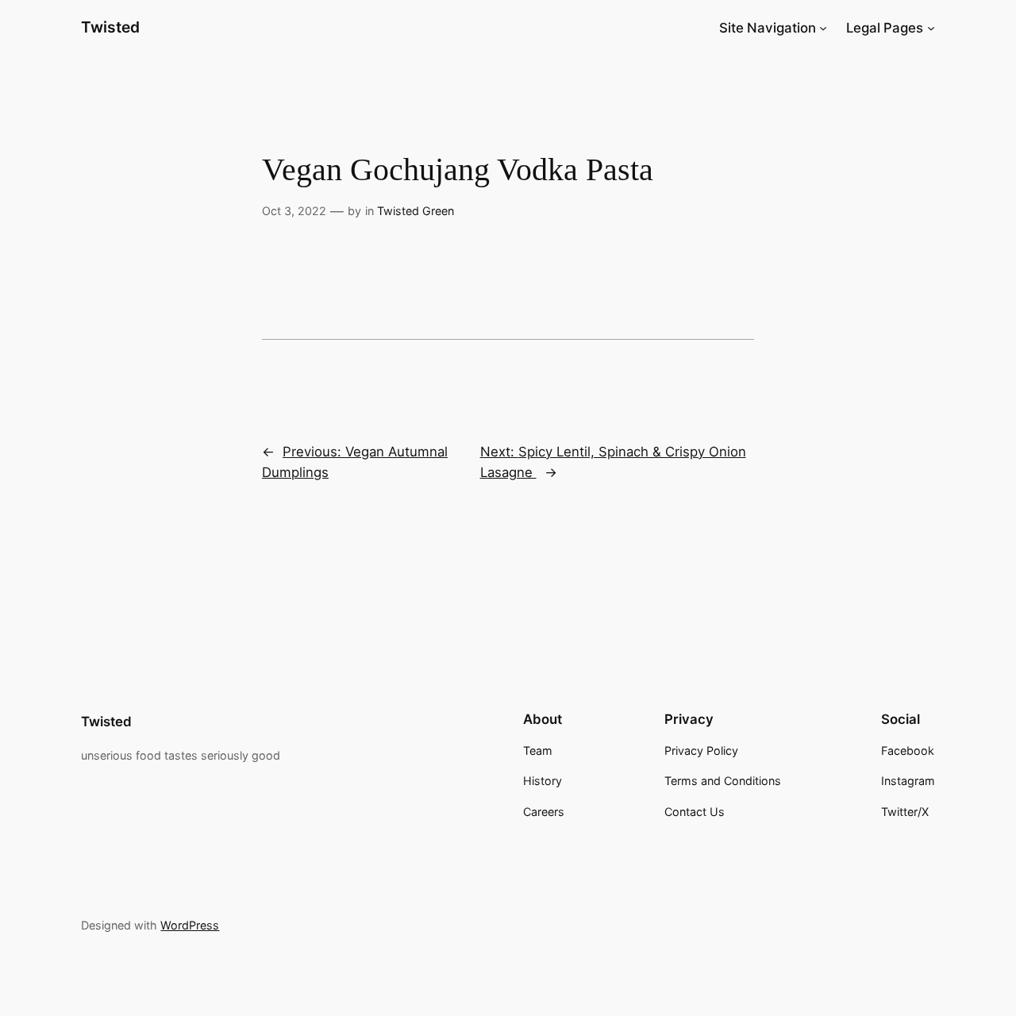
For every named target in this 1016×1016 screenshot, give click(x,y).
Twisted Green (415, 210)
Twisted (110, 27)
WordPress (189, 925)
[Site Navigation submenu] (823, 28)
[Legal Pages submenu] (931, 28)
